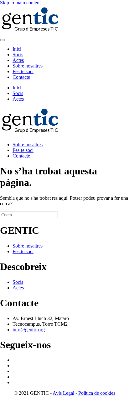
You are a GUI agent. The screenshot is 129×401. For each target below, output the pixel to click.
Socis (18, 54)
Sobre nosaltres (28, 65)
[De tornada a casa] (31, 32)
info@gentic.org (29, 329)
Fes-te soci (23, 71)
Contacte (21, 77)
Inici (17, 49)
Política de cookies (96, 393)
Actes (18, 60)
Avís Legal (63, 393)
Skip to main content (20, 2)
